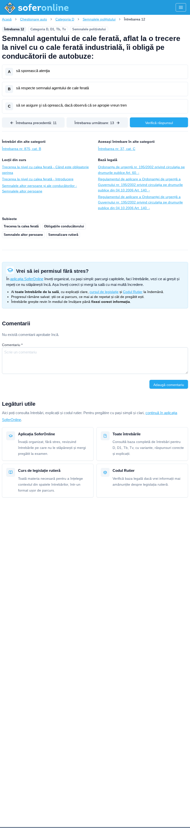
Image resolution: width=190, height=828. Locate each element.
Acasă (7, 19)
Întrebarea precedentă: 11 (36, 123)
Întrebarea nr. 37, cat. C (116, 149)
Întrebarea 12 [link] (134, 19)
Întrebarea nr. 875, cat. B (21, 149)
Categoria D (64, 19)
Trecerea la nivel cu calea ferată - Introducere (37, 179)
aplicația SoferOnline (26, 279)
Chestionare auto (33, 19)
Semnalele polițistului (99, 19)
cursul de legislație (104, 292)
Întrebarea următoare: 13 (94, 123)
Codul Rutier (132, 292)
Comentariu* (12, 345)
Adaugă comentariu (168, 385)
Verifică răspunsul (159, 123)
